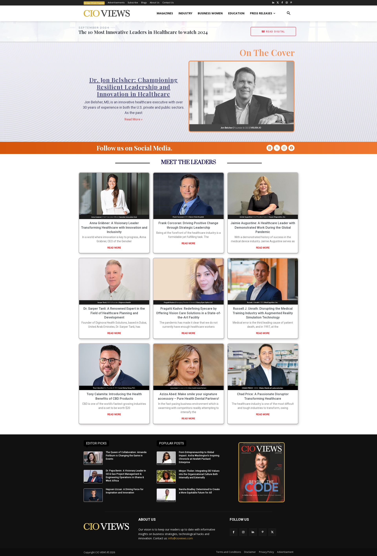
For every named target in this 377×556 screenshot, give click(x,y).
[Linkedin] (269, 148)
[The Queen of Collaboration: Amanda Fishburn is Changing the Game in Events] (93, 458)
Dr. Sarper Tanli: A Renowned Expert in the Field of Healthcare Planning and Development (114, 313)
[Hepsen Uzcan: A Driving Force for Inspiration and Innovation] (93, 495)
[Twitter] (277, 3)
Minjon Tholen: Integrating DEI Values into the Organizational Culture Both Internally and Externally (199, 474)
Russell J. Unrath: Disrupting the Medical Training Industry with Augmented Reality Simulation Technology (263, 313)
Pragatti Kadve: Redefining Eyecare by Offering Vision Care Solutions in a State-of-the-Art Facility (188, 313)
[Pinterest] (291, 3)
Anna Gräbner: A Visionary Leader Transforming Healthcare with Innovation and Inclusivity (114, 227)
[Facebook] (282, 3)
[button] (288, 13)
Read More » (133, 119)
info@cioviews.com (180, 538)
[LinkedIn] (273, 3)
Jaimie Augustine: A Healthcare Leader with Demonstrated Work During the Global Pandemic (263, 227)
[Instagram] (286, 3)
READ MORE (114, 247)
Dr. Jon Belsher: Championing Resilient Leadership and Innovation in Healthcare (133, 87)
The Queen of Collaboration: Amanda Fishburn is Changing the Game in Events (126, 455)
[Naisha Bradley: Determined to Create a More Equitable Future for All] (166, 495)
